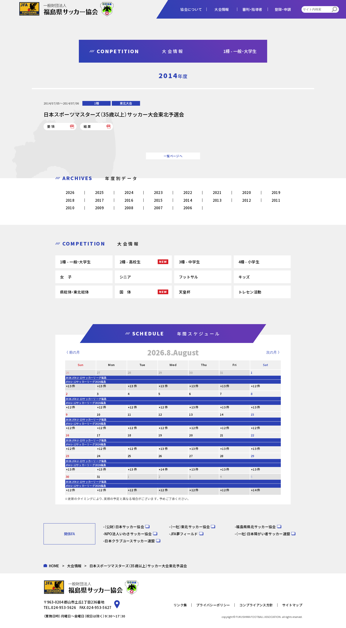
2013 (217, 200)
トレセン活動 (250, 292)
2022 (187, 192)
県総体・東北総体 (74, 292)
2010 (70, 207)
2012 (246, 200)
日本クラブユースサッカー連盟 (130, 540)
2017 (99, 200)
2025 (99, 192)
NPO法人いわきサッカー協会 (128, 533)
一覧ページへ (173, 156)
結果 (88, 126)
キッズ (244, 277)
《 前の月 (72, 352)
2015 (158, 200)
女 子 (66, 277)
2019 (276, 192)
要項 (51, 126)
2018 (70, 200)
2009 (99, 207)
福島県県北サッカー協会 (256, 526)
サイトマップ (292, 605)
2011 (276, 200)
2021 (217, 192)
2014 (187, 200)
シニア (125, 277)
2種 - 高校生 (130, 262)
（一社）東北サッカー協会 (190, 526)
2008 (129, 207)
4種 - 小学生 (248, 262)
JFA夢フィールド (184, 533)
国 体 (125, 292)
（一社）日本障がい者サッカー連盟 (263, 533)
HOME (54, 565)
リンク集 (180, 605)
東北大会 (126, 103)
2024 (129, 192)
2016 (129, 200)
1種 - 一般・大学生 (75, 262)
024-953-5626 (63, 607)
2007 (158, 207)
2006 (187, 207)
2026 (70, 192)
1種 (96, 103)
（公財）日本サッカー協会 (124, 526)
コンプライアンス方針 (256, 605)
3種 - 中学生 (189, 262)
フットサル (188, 277)
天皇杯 (184, 292)
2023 (158, 192)
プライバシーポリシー (213, 605)
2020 (246, 192)
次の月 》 (273, 352)
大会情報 (74, 565)
